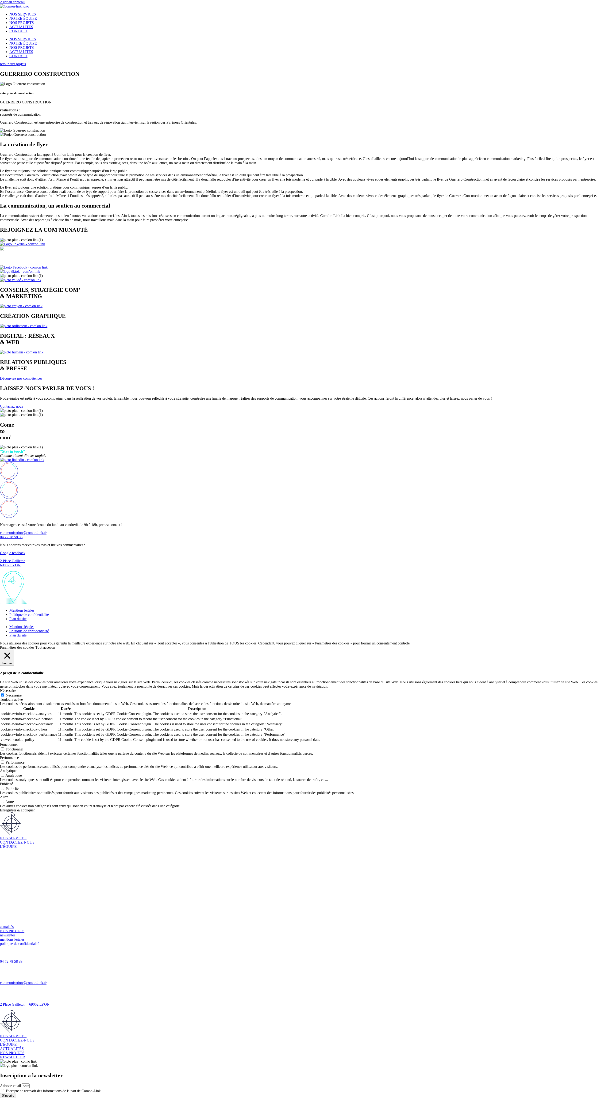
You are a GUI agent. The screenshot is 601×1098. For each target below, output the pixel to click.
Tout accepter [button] (45, 647)
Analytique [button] (8, 771)
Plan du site (18, 619)
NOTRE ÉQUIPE (23, 18)
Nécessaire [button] (8, 691)
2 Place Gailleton (12, 561)
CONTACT (18, 31)
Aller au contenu (12, 2)
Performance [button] (9, 758)
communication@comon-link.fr (23, 983)
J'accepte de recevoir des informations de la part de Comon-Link (53, 1091)
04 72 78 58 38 (11, 961)
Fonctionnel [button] (9, 744)
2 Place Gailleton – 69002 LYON (25, 1004)
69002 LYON (10, 565)
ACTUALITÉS (21, 27)
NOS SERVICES (22, 14)
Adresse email (11, 1086)
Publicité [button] (6, 784)
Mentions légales (21, 610)
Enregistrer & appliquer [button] (17, 810)
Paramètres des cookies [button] (17, 647)
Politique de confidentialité (29, 615)
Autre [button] (4, 797)
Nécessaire (14, 695)
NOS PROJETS (21, 23)
